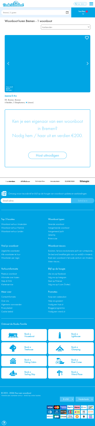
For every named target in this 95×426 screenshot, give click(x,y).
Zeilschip (51, 234)
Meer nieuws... (54, 261)
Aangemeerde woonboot (58, 227)
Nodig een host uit (55, 304)
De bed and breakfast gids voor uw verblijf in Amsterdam (71, 254)
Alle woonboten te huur (10, 254)
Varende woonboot (56, 224)
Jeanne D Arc (11, 95)
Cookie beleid (7, 311)
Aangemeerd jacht (56, 231)
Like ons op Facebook (57, 273)
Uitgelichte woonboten (10, 250)
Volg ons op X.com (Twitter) (59, 284)
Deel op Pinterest (55, 280)
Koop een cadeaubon (57, 296)
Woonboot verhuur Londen (12, 231)
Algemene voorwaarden (11, 304)
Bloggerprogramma (56, 307)
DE (6, 100)
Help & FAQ (6, 280)
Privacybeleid (6, 307)
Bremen (11, 100)
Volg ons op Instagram (57, 277)
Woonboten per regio (10, 257)
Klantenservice (7, 284)
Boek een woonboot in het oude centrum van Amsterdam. (71, 257)
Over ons (5, 300)
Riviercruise (52, 238)
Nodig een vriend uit (56, 311)
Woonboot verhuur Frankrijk (12, 227)
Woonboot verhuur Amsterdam (14, 224)
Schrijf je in (82, 200)
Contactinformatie (8, 296)
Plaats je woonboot (9, 273)
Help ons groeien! (55, 300)
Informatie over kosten (10, 277)
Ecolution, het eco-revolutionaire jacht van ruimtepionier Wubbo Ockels (71, 250)
